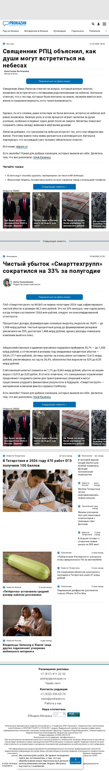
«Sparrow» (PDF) (90, 756)
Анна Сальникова (23, 282)
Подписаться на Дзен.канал (54, 81)
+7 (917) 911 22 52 (53, 674)
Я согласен (76, 760)
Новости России (85, 484)
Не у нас (10, 44)
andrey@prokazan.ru (53, 678)
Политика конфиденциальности (83, 764)
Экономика (12, 256)
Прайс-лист (53, 683)
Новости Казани (14, 587)
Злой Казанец (42, 157)
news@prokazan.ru (53, 698)
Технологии (87, 456)
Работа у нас (53, 703)
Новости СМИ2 (11, 190)
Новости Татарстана (16, 456)
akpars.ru (22, 146)
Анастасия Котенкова (16, 71)
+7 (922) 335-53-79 (53, 694)
